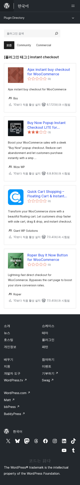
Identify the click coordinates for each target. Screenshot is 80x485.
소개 (7, 326)
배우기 (8, 359)
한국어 (17, 431)
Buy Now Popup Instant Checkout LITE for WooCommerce (46, 125)
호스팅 (8, 340)
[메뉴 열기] (74, 6)
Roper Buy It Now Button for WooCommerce (47, 257)
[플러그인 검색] (56, 33)
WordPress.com (17, 393)
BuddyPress (14, 414)
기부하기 (50, 373)
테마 (45, 333)
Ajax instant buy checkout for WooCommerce (48, 71)
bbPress (12, 407)
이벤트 (46, 366)
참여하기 (48, 359)
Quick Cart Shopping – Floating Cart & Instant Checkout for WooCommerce (45, 194)
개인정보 (10, 347)
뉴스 (7, 333)
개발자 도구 (12, 373)
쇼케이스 (48, 326)
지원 (7, 366)
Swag (48, 380)
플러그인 (48, 340)
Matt (9, 400)
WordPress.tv (15, 380)
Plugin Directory (14, 17)
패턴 (45, 347)
